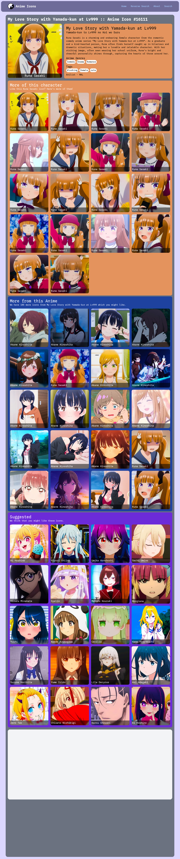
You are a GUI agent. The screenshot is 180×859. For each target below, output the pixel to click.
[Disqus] (90, 764)
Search (168, 6)
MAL (81, 74)
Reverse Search (140, 6)
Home (124, 6)
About (157, 6)
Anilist (70, 74)
